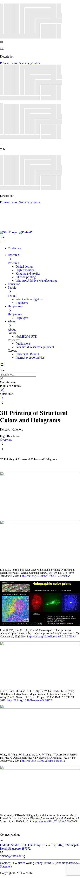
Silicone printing (26, 277)
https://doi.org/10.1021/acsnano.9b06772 (29, 700)
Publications (23, 343)
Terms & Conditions (56, 863)
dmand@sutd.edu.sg (12, 856)
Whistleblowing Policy (29, 863)
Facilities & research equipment (35, 347)
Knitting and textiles (28, 273)
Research (13, 263)
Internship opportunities (30, 357)
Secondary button (30, 63)
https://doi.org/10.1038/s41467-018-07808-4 (51, 636)
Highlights (22, 318)
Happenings (15, 314)
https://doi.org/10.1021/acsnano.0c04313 (42, 760)
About (12, 329)
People (12, 295)
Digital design (24, 266)
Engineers (22, 302)
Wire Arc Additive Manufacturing (36, 280)
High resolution (25, 270)
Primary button (9, 63)
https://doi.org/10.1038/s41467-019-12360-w (45, 575)
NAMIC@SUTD (26, 336)
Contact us (14, 248)
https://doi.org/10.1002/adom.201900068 (54, 821)
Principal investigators (29, 299)
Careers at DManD (27, 354)
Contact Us (7, 863)
